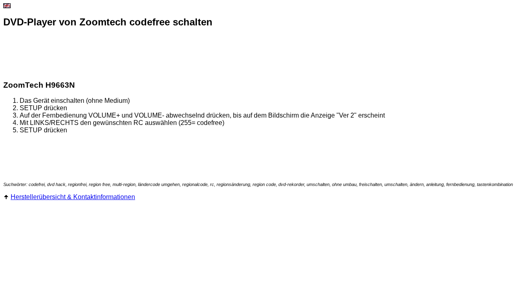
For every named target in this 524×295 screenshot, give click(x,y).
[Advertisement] (152, 54)
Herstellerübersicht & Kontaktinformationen (73, 196)
